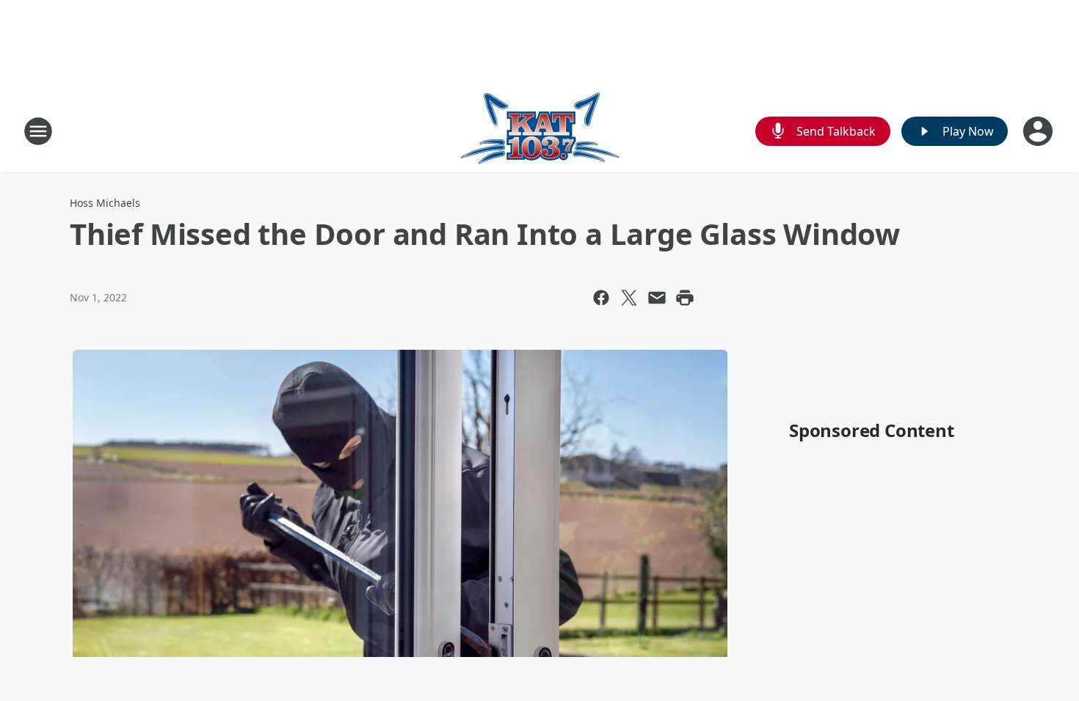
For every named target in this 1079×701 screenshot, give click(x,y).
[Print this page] (685, 297)
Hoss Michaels (105, 203)
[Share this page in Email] (657, 297)
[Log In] (1039, 131)
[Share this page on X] (629, 297)
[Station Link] (540, 130)
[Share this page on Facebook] (601, 297)
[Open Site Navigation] (38, 131)
